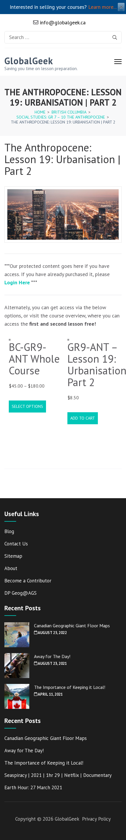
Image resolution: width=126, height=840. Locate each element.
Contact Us (16, 543)
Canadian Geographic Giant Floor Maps (72, 625)
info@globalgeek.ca (62, 22)
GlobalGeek (28, 61)
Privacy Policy (96, 819)
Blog (9, 531)
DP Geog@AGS (20, 593)
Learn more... (102, 7)
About (10, 568)
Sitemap (13, 556)
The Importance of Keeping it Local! (69, 687)
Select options (27, 406)
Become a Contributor (27, 580)
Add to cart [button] (82, 418)
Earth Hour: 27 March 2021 (33, 787)
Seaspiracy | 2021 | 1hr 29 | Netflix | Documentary (58, 775)
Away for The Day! (52, 656)
